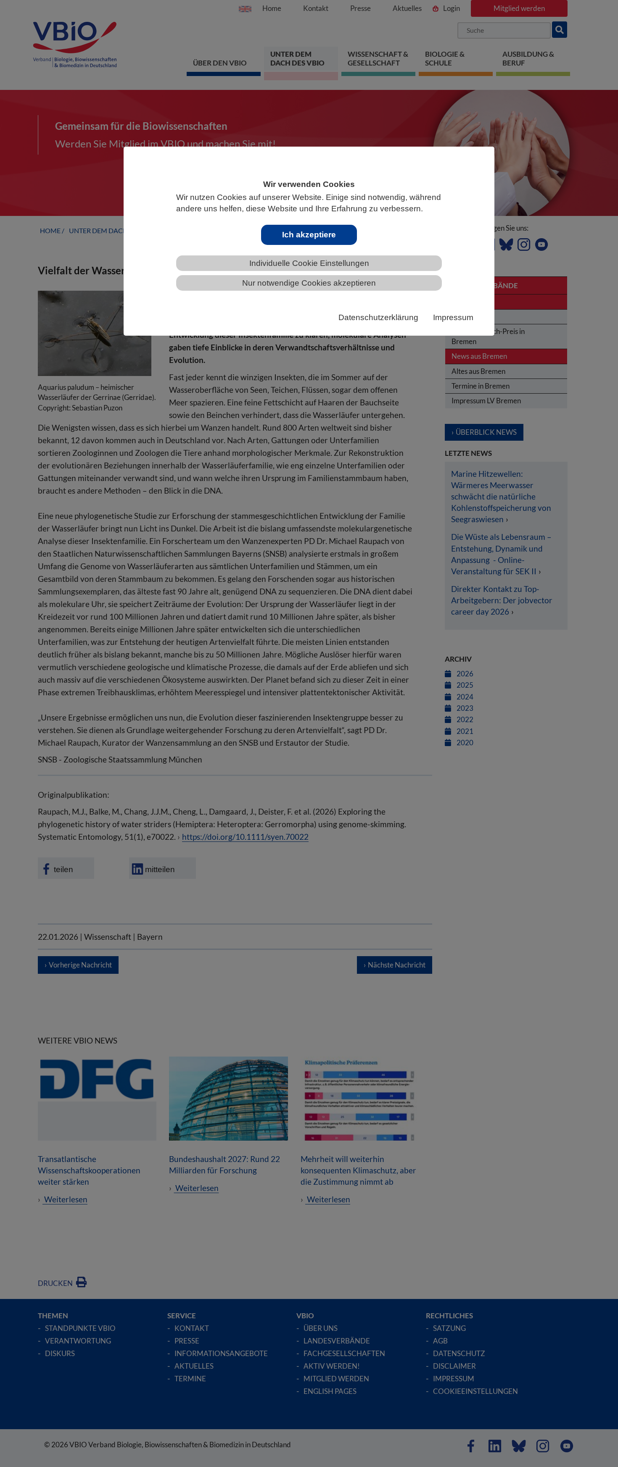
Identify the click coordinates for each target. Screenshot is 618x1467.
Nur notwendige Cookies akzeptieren (309, 283)
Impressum (453, 317)
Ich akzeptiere (309, 234)
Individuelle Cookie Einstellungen (309, 263)
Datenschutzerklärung (378, 317)
